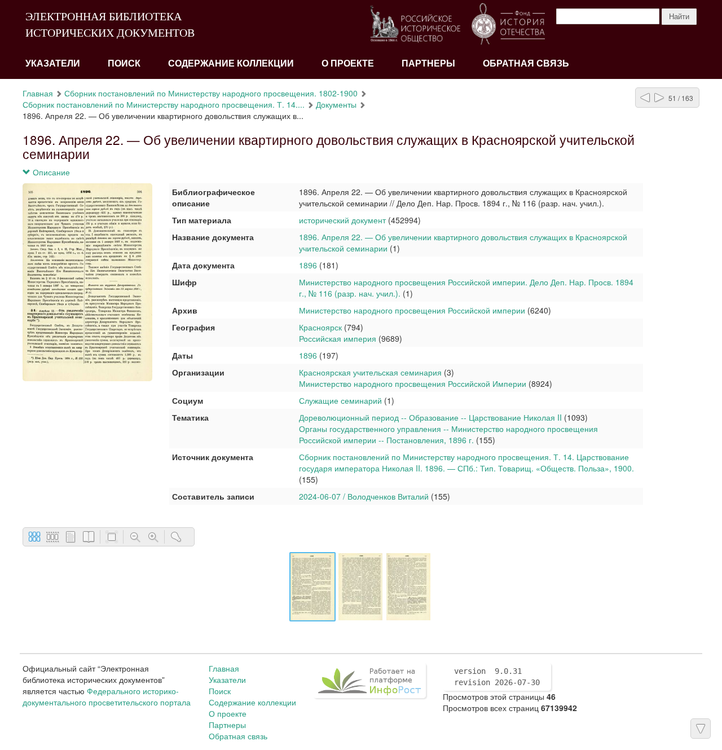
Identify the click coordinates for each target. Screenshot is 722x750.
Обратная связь (526, 63)
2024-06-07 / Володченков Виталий (364, 496)
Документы (336, 104)
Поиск (124, 63)
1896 (308, 265)
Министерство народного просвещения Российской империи (412, 310)
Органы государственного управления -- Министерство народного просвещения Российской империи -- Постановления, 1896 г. (448, 434)
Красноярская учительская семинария (370, 372)
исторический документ (342, 220)
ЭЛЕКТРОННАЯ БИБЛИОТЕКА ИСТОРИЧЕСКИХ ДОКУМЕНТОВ (110, 24)
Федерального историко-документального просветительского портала (107, 696)
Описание (50, 172)
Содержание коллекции (231, 63)
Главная (38, 93)
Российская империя (337, 338)
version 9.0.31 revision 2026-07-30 (497, 677)
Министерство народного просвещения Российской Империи (412, 383)
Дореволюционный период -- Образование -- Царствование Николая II (430, 417)
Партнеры (428, 63)
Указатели (52, 63)
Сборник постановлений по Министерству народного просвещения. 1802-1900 (211, 93)
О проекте (348, 63)
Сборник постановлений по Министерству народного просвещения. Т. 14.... (164, 104)
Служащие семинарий (340, 400)
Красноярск (320, 327)
